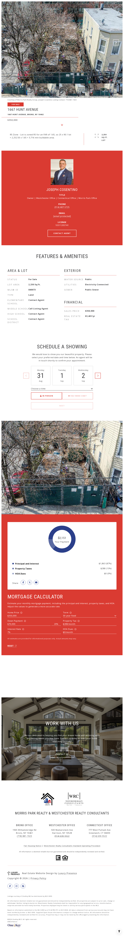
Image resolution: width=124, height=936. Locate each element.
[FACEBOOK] (10, 886)
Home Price (13, 612)
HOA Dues (68, 629)
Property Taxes (23, 569)
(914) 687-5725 (62, 207)
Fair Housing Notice (33, 846)
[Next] (98, 376)
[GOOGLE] (23, 886)
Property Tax (69, 621)
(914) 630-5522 (62, 836)
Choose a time (38, 388)
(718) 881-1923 (24, 836)
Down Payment (15, 621)
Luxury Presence (67, 873)
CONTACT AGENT (62, 233)
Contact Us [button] (62, 754)
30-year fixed (69, 615)
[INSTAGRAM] (16, 886)
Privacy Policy (38, 878)
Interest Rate (14, 629)
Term (65, 612)
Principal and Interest (27, 564)
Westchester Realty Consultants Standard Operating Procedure (72, 846)
